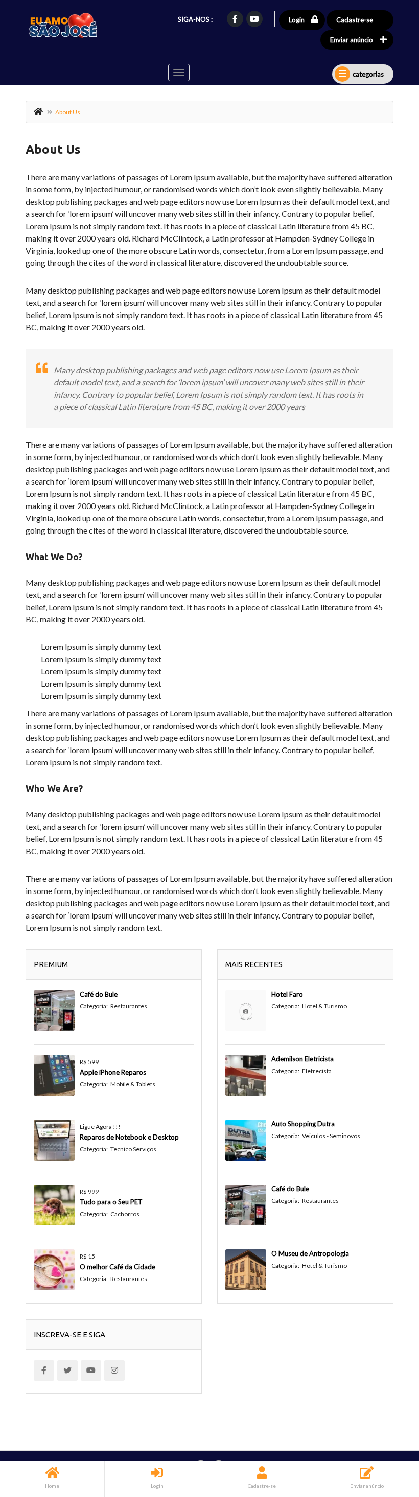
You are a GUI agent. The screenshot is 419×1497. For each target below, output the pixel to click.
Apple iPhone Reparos (113, 1072)
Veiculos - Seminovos (331, 1136)
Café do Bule (99, 994)
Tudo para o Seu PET (111, 1202)
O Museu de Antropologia (310, 1253)
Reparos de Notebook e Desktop (129, 1137)
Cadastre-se (354, 20)
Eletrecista (317, 1071)
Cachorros (124, 1214)
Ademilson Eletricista (302, 1059)
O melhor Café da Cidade (117, 1267)
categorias (368, 74)
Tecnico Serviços (133, 1149)
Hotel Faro (287, 994)
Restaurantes (128, 1006)
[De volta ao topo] (386, 1433)
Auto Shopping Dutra (303, 1124)
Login (297, 20)
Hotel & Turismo (324, 1006)
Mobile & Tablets (132, 1084)
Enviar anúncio (351, 40)
